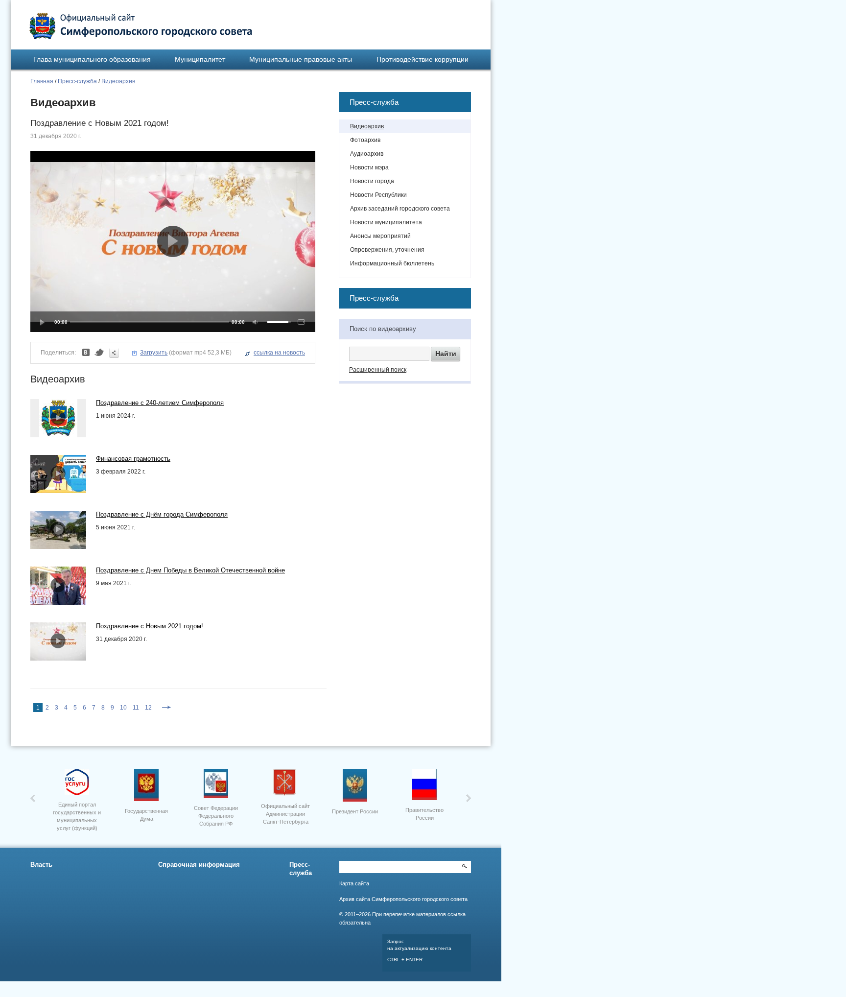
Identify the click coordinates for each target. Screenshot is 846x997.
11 (136, 707)
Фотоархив (365, 140)
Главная (41, 81)
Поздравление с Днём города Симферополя (162, 514)
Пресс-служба (77, 81)
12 (148, 707)
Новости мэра (369, 167)
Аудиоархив (366, 153)
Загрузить (153, 352)
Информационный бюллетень (392, 263)
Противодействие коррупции (422, 59)
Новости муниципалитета (386, 222)
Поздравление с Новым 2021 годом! (149, 626)
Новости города (372, 181)
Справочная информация (199, 864)
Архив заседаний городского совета (400, 208)
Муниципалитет (200, 59)
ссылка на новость (279, 352)
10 (123, 707)
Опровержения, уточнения (387, 249)
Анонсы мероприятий (380, 236)
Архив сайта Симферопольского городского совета (403, 899)
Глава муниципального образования (92, 59)
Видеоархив (118, 81)
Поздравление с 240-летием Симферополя (160, 402)
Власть (41, 864)
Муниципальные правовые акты (300, 59)
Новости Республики (378, 194)
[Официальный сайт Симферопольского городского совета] (140, 26)
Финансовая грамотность (133, 458)
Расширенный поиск (377, 369)
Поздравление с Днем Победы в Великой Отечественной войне (190, 570)
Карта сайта (354, 883)
